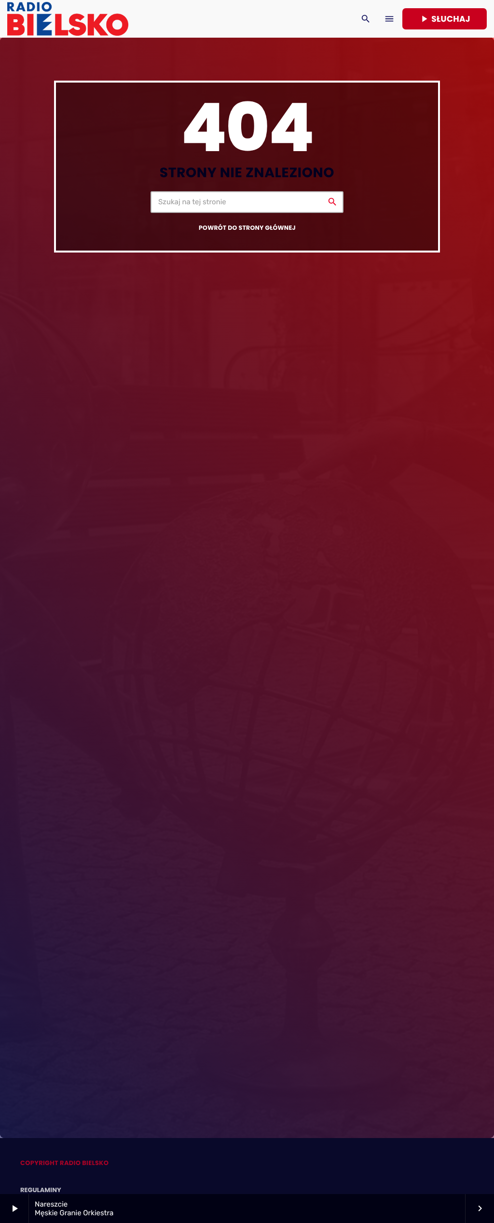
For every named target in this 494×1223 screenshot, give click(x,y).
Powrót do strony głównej (247, 228)
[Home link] (67, 19)
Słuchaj (444, 19)
